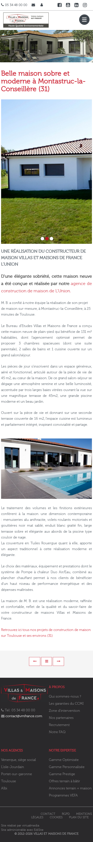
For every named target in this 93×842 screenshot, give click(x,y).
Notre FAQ (57, 732)
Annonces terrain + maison (70, 788)
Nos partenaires (61, 718)
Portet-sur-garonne (16, 774)
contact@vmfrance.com (23, 716)
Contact (48, 814)
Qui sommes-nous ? (65, 696)
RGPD (66, 814)
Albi (4, 788)
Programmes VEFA (63, 795)
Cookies (56, 817)
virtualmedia (30, 825)
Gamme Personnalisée (67, 767)
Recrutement (59, 725)
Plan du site (79, 817)
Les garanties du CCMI (66, 704)
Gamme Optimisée (64, 760)
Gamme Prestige (62, 774)
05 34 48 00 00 (16, 5)
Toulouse (8, 781)
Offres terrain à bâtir (64, 781)
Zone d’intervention (64, 711)
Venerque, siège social (18, 760)
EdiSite (38, 830)
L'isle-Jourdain (12, 767)
